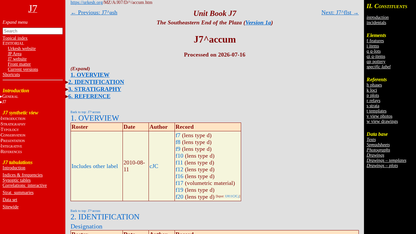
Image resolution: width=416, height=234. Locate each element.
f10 (179, 155)
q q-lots (374, 51)
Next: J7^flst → (340, 12)
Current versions (23, 69)
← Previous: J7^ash (94, 12)
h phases (374, 85)
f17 (179, 183)
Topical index (15, 38)
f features (375, 40)
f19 (179, 190)
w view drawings (382, 121)
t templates (376, 111)
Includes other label (95, 166)
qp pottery (376, 61)
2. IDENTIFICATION (96, 82)
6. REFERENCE (89, 96)
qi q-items (376, 56)
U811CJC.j (232, 196)
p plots (373, 95)
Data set (10, 199)
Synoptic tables (17, 180)
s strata (373, 105)
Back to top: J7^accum (85, 112)
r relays (373, 100)
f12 (179, 169)
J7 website (17, 59)
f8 (178, 142)
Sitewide (11, 206)
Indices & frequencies (23, 175)
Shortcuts (11, 74)
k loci (372, 90)
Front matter (19, 64)
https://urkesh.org (87, 2)
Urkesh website (22, 48)
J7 (4, 101)
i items (373, 46)
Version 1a (258, 22)
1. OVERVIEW (90, 75)
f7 (178, 135)
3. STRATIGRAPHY (94, 89)
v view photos (379, 116)
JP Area (14, 53)
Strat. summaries (18, 192)
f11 (179, 162)
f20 (179, 196)
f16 (179, 176)
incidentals (376, 22)
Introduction (14, 167)
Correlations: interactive (25, 185)
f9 (178, 149)
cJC (154, 166)
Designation (86, 226)
